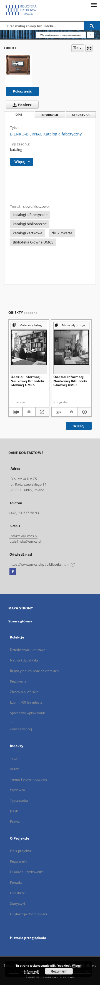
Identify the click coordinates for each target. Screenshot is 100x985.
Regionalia (18, 681)
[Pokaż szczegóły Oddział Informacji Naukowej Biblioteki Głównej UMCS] (41, 411)
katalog (16, 149)
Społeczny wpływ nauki (28, 712)
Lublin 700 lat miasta (26, 702)
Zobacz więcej (21, 729)
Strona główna (20, 621)
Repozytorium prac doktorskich (34, 670)
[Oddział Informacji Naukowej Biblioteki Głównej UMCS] (29, 347)
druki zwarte (62, 233)
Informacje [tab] (50, 115)
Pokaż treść (22, 91)
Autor (14, 768)
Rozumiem (59, 971)
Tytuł (14, 758)
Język (14, 811)
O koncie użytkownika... (28, 871)
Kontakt (16, 882)
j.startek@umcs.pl (23, 535)
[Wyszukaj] (92, 25)
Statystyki (17, 903)
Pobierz (24, 104)
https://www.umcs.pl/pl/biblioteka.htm (39, 564)
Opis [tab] (19, 115)
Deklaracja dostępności (28, 914)
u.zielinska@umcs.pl (25, 541)
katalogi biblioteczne (30, 224)
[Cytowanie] (88, 48)
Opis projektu (20, 850)
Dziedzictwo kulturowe (28, 649)
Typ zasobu (19, 800)
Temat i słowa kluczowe (28, 779)
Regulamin (18, 861)
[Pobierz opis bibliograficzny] (15, 411)
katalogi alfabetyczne (30, 214)
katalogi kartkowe (27, 233)
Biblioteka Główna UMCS (33, 242)
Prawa (15, 821)
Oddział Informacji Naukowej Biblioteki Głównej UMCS (27, 380)
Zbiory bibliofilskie (24, 691)
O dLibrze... (19, 893)
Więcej (78, 426)
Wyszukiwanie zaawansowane (60, 35)
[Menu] (94, 4)
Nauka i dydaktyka (24, 660)
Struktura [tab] (80, 115)
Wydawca (17, 790)
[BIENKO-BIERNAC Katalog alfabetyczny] (18, 64)
